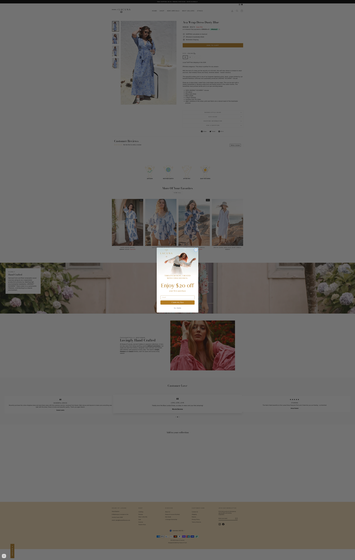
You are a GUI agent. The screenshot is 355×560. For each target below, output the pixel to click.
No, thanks (177, 308)
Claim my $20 (177, 302)
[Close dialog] (196, 250)
